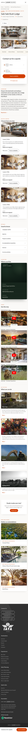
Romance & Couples (5, 658)
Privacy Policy (3, 694)
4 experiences (5, 19)
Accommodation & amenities (8, 243)
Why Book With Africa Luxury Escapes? (8, 690)
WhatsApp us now (8, 615)
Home (2, 7)
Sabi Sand (3, 638)
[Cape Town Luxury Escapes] (7, 701)
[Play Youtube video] (14, 318)
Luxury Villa (6, 172)
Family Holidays (4, 660)
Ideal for (4, 234)
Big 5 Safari (3, 654)
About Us (3, 688)
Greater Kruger (4, 640)
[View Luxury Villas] (14, 195)
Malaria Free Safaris (5, 656)
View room (5, 150)
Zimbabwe (3, 647)
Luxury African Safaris (5, 670)
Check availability (13, 150)
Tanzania (2, 645)
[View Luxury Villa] (14, 162)
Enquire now (14, 510)
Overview (4, 51)
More (3, 415)
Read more (3, 112)
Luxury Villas (6, 204)
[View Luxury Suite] (14, 129)
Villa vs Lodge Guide (5, 680)
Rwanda (2, 643)
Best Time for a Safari (5, 674)
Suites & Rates (11, 51)
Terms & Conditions (5, 692)
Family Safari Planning (5, 676)
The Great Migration (5, 662)
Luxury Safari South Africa (6, 672)
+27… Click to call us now (8, 618)
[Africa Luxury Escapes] (8, 2)
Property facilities (6, 238)
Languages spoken (6, 229)
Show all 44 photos (20, 46)
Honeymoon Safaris (4, 678)
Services (4, 247)
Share (5, 23)
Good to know (20, 51)
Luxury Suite (6, 139)
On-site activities (6, 252)
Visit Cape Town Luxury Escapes (7, 711)
